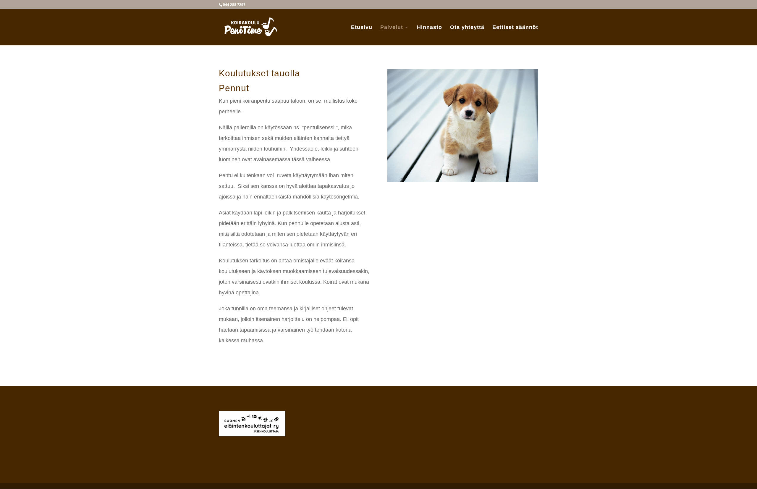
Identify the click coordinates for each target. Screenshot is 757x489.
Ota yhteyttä (467, 27)
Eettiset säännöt (515, 27)
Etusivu (361, 27)
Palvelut (391, 27)
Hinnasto (429, 27)
